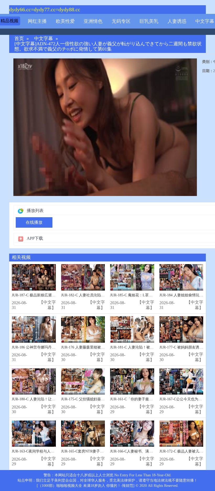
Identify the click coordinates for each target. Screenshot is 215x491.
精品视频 (9, 20)
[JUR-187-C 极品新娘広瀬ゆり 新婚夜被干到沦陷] (34, 277)
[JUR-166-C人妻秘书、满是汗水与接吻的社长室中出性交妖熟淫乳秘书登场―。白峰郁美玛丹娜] (132, 434)
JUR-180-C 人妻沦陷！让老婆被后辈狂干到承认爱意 (54, 399)
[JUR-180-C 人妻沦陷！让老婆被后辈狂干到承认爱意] (34, 381)
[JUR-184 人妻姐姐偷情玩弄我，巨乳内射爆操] (181, 277)
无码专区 (121, 21)
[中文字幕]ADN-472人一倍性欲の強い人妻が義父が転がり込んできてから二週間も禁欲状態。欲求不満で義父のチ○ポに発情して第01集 (108, 46)
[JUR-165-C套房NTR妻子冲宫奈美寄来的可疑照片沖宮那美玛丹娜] (83, 434)
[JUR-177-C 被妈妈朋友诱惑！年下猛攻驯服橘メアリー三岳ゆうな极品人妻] (181, 329)
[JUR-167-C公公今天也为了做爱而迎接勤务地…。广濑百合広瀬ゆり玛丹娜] (181, 381)
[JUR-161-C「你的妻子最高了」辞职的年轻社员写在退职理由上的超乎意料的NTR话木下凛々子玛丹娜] (132, 381)
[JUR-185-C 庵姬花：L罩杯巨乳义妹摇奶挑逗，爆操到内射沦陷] (132, 277)
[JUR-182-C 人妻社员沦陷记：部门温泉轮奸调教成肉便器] (83, 277)
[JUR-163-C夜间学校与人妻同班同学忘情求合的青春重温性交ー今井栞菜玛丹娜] (34, 434)
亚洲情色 (93, 21)
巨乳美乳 (148, 21)
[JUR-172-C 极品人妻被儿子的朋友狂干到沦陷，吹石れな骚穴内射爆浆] (181, 434)
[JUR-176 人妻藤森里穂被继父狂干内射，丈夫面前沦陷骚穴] (83, 329)
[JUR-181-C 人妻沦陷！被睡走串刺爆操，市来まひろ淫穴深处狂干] (132, 329)
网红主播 (37, 21)
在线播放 (34, 222)
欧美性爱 (65, 21)
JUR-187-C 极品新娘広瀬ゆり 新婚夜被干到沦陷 (50, 295)
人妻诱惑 (177, 21)
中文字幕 (204, 21)
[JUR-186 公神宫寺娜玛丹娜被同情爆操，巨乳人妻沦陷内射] (34, 329)
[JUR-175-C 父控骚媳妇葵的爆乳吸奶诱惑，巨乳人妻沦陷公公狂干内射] (83, 381)
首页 (19, 38)
